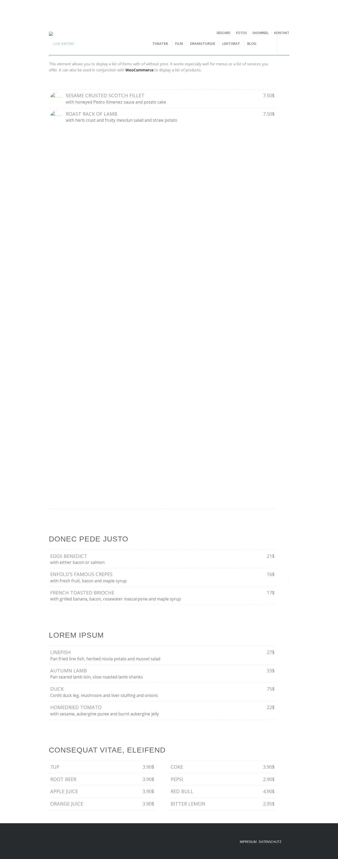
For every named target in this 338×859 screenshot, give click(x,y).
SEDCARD (224, 33)
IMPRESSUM (248, 842)
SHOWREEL (260, 33)
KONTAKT (281, 33)
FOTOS (241, 33)
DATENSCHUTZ (270, 842)
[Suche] (265, 43)
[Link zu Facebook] (285, 43)
